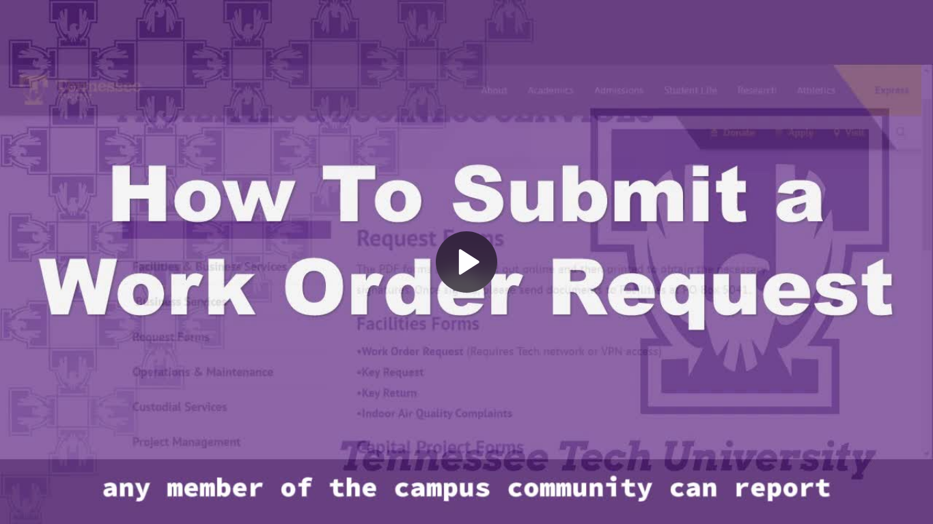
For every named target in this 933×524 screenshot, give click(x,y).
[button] (466, 262)
